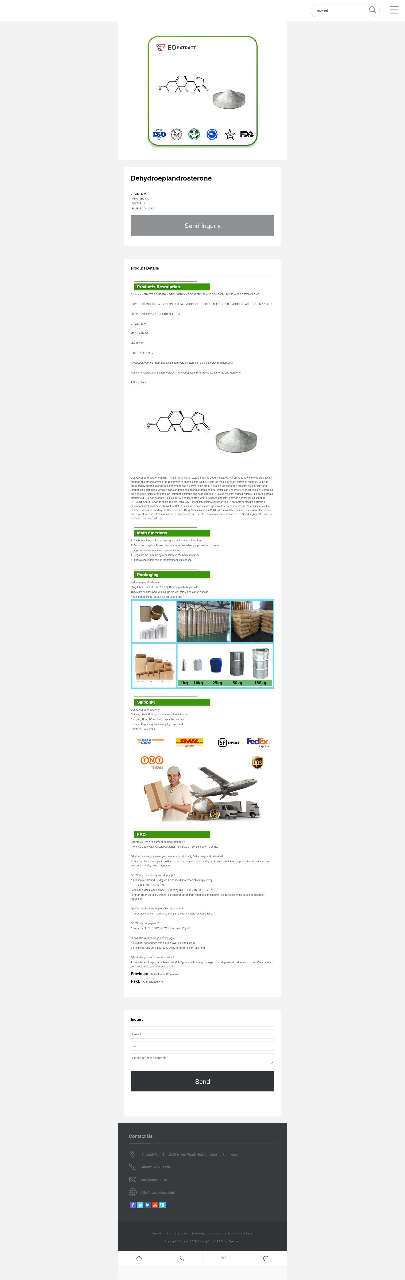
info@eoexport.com (155, 1179)
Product (171, 1233)
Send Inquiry (203, 225)
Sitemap (248, 1233)
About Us (157, 1233)
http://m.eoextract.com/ (158, 1192)
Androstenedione (153, 981)
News (184, 1233)
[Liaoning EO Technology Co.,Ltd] (26, 10)
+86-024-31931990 (155, 1167)
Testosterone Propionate (165, 974)
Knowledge (198, 1233)
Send (202, 1081)
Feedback (233, 1233)
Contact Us (216, 1233)
